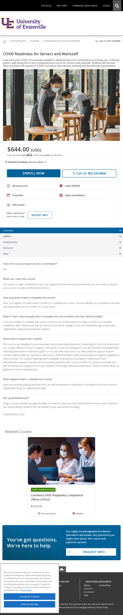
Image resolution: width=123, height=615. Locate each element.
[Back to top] (61, 581)
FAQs (6, 253)
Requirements (10, 241)
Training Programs (18, 41)
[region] (29, 588)
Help (86, 595)
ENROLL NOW (34, 173)
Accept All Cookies (29, 596)
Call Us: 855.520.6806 (107, 40)
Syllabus (7, 236)
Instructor (8, 247)
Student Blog (104, 585)
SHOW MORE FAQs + (14, 414)
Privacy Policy (102, 607)
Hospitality (35, 41)
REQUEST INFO (40, 215)
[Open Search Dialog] (117, 5)
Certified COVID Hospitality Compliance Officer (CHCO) (57, 497)
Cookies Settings (29, 604)
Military (87, 585)
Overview (8, 230)
